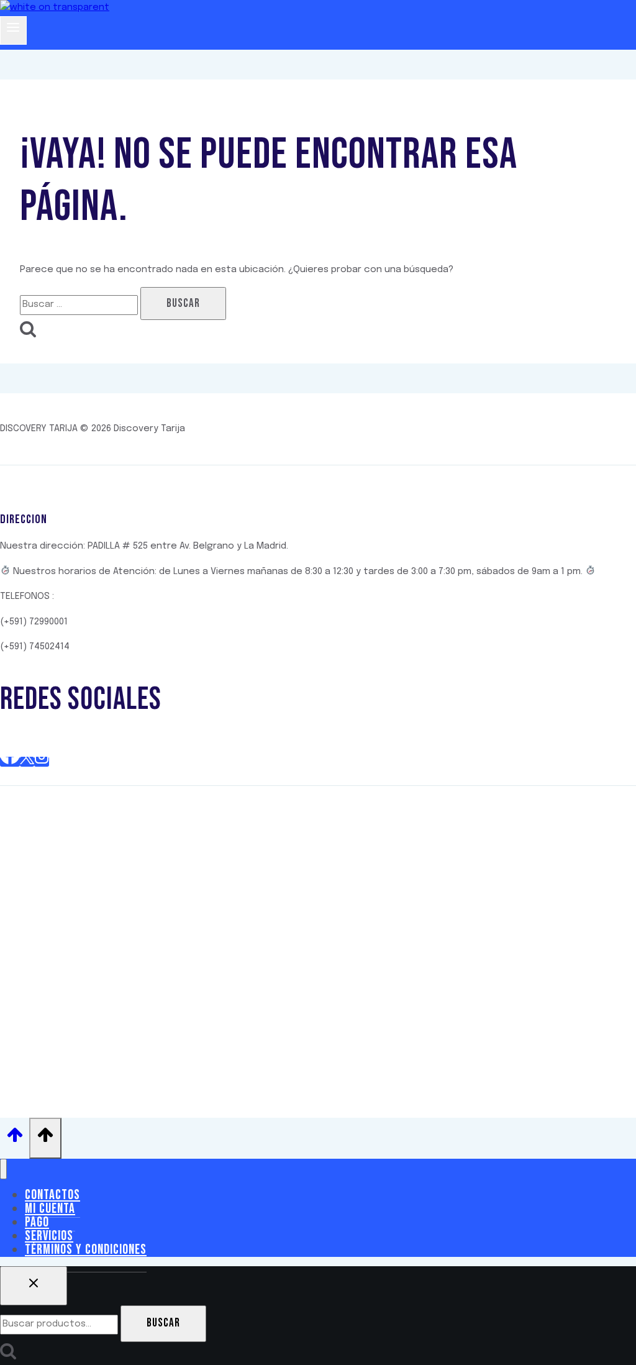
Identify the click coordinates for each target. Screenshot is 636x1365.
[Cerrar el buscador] (33, 1286)
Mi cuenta (50, 1208)
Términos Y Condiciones (86, 1249)
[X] (27, 762)
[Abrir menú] (13, 30)
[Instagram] (41, 762)
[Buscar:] (80, 304)
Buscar (163, 1323)
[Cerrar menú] (3, 1169)
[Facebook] (10, 762)
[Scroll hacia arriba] (14, 1138)
